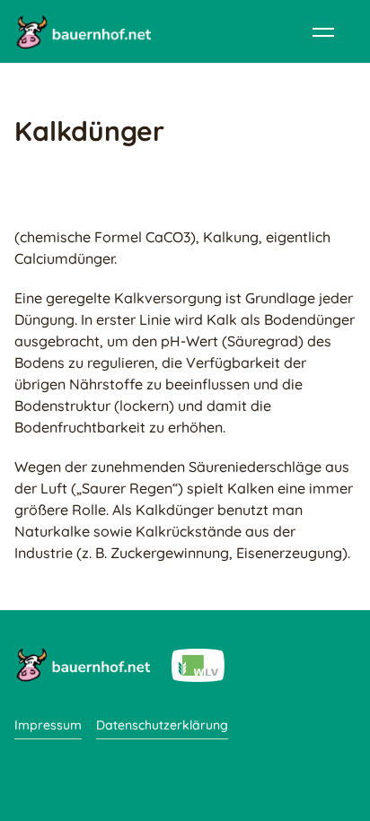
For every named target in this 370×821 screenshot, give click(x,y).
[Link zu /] (82, 664)
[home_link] (82, 31)
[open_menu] (323, 31)
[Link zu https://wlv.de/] (198, 664)
